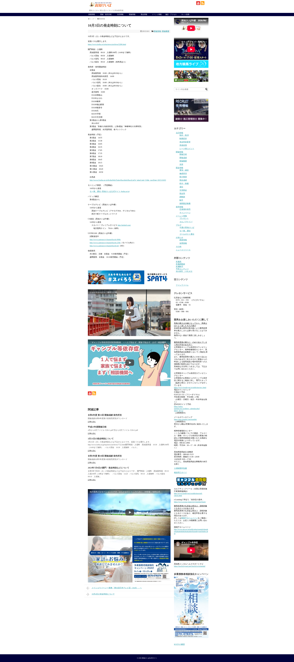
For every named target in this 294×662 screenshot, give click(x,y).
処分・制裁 (184, 183)
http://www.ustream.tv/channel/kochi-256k (105, 243)
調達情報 (183, 240)
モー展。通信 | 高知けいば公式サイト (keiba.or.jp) (110, 191)
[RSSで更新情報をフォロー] (202, 3)
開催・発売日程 (106, 14)
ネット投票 (185, 14)
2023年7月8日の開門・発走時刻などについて (108, 468)
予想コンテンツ (182, 269)
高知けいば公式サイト (149, 658)
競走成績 (183, 180)
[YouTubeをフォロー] (198, 3)
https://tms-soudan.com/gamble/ (185, 419)
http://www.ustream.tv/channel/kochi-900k (105, 240)
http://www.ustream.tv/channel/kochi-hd (104, 246)
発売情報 (179, 207)
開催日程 (183, 154)
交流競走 (183, 190)
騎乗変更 (183, 139)
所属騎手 (179, 266)
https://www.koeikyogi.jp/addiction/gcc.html (190, 388)
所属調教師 (180, 264)
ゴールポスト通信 (187, 234)
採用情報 (183, 243)
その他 (178, 247)
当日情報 (120, 14)
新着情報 (91, 14)
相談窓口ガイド (180, 472)
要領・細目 (184, 170)
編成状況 (183, 173)
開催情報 (132, 14)
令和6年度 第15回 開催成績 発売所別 (105, 415)
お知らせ (179, 237)
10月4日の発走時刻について (103, 594)
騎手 (181, 200)
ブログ (178, 225)
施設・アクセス (171, 14)
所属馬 (178, 262)
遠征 (181, 187)
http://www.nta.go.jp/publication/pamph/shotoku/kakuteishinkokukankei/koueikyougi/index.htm (191, 531)
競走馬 (182, 193)
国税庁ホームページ (189, 518)
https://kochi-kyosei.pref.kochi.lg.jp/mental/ (189, 566)
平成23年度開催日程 (97, 427)
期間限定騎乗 (185, 204)
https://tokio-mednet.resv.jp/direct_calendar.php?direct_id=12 (187, 409)
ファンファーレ (182, 285)
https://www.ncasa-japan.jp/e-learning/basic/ (190, 502)
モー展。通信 (185, 231)
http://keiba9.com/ (124, 225)
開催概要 (165, 31)
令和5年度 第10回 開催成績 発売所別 (105, 456)
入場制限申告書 (180, 468)
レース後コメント (187, 149)
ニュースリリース (183, 250)
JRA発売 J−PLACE (184, 271)
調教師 (182, 197)
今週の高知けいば (187, 227)
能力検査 (183, 177)
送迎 (181, 164)
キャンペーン (185, 213)
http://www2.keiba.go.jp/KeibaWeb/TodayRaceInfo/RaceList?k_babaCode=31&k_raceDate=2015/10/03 (128, 180)
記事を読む (92, 422)
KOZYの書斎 (179, 644)
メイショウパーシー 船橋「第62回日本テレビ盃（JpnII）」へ (117, 588)
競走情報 (144, 14)
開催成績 (183, 158)
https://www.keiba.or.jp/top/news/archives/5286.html (107, 44)
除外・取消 (184, 135)
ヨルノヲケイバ (186, 222)
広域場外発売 (185, 209)
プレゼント (184, 218)
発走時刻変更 (185, 142)
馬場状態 (183, 145)
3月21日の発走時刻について (101, 438)
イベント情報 (156, 14)
